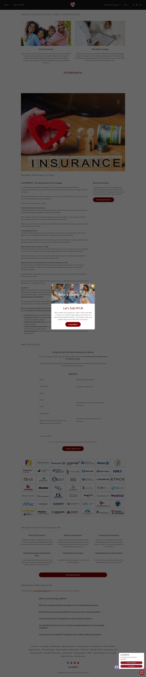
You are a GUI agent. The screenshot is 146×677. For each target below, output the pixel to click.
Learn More (73, 324)
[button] (141, 672)
